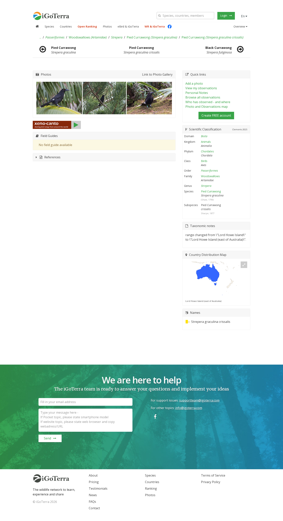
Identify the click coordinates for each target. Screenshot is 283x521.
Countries (66, 26)
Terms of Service (213, 475)
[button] (40, 37)
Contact (94, 508)
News (93, 495)
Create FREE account (216, 115)
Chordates (207, 151)
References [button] (52, 157)
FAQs (92, 501)
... (40, 37)
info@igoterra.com (188, 408)
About (93, 475)
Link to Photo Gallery (157, 74)
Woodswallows (88, 37)
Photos (107, 26)
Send (47, 438)
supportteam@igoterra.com (199, 400)
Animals (206, 142)
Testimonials (98, 488)
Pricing (94, 482)
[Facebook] (170, 26)
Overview (239, 26)
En (243, 16)
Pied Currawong (152, 37)
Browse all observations (202, 97)
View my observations (201, 88)
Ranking (151, 488)
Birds (204, 161)
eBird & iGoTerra (128, 26)
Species (49, 26)
